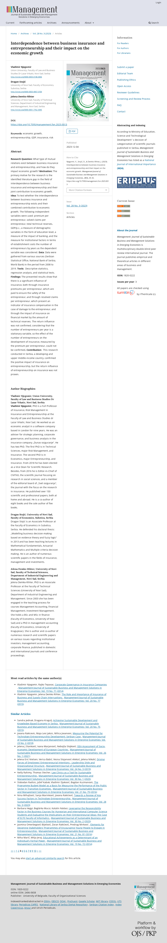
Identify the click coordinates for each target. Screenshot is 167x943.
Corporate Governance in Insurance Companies (81, 684)
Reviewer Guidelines (128, 92)
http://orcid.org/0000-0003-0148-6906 (26, 77)
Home (14, 33)
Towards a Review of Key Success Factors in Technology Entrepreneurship (59, 797)
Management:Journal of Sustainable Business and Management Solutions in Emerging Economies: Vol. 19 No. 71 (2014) (59, 689)
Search (155, 22)
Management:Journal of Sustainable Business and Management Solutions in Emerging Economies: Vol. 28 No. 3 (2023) (61, 802)
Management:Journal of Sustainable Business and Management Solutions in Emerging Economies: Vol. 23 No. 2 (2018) (61, 740)
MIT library (102, 901)
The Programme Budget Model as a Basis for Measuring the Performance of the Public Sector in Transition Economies (62, 785)
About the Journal (127, 230)
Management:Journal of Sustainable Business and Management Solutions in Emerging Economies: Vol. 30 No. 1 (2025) (55, 777)
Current (10, 22)
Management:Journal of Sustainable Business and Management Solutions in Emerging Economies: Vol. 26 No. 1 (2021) (61, 753)
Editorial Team (125, 73)
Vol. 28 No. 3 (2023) (42, 33)
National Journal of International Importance (136, 164)
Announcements (71, 22)
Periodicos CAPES (28, 904)
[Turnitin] (126, 294)
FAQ (119, 105)
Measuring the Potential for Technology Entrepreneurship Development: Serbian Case (60, 735)
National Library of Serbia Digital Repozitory (64, 904)
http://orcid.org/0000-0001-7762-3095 (26, 110)
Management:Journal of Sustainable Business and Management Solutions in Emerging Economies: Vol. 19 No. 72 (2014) (59, 842)
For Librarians (123, 53)
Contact (121, 111)
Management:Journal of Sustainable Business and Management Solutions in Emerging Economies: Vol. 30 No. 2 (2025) (61, 819)
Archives (51, 22)
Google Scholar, (87, 901)
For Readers (123, 43)
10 (35, 850)
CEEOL (112, 901)
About (88, 22)
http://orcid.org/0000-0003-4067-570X (26, 92)
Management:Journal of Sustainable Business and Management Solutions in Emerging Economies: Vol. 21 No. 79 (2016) (60, 790)
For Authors (123, 48)
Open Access (124, 86)
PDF (73, 131)
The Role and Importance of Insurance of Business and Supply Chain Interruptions (61, 696)
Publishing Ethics (126, 79)
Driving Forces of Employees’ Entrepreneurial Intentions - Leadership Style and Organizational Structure (61, 762)
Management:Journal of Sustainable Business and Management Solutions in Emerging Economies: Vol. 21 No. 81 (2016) (55, 832)
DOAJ (63, 901)
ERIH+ (47, 901)
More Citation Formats (80, 190)
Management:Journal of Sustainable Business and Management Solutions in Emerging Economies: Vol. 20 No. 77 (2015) (60, 701)
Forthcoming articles (31, 22)
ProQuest (72, 901)
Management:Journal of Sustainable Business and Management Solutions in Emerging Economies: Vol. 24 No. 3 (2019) (59, 767)
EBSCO (55, 901)
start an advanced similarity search (45, 858)
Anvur (27, 907)
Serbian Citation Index (101, 904)
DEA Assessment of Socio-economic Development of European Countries (61, 748)
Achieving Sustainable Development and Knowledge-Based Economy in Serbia (57, 722)
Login (158, 2)
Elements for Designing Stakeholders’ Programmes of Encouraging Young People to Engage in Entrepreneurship (61, 828)
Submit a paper (125, 67)
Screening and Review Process (133, 98)
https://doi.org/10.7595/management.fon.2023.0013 (39, 124)
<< (12, 850)
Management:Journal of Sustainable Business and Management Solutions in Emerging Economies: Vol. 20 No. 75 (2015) (58, 727)
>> (40, 850)
